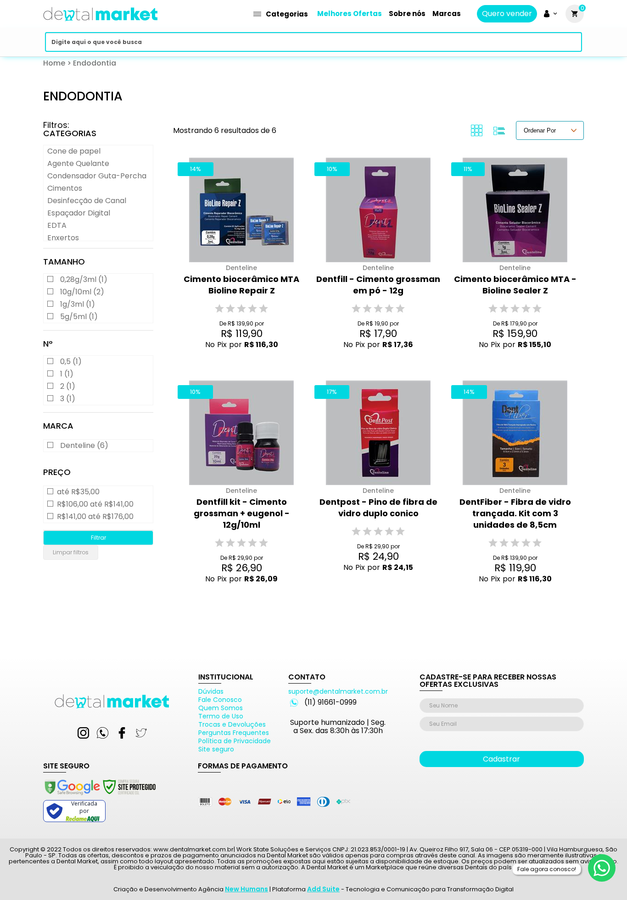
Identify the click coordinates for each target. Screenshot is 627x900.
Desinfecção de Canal (86, 200)
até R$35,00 (78, 492)
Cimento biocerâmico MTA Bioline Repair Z (241, 284)
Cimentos (64, 188)
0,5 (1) (71, 361)
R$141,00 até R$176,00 (95, 516)
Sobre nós (407, 13)
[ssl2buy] (99, 796)
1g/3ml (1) (77, 304)
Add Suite (323, 889)
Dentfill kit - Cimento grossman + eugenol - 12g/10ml (242, 513)
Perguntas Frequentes (233, 732)
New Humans (246, 889)
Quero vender (507, 13)
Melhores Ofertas (349, 13)
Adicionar (235, 362)
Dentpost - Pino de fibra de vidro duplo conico (378, 507)
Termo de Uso (220, 716)
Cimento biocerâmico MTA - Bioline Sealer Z (515, 284)
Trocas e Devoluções (232, 724)
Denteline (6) (84, 445)
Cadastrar (501, 759)
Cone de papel (74, 151)
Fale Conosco (220, 699)
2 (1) (67, 386)
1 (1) (66, 374)
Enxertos (63, 237)
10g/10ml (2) (82, 292)
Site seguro (216, 749)
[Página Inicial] (100, 24)
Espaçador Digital (78, 213)
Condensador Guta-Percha (96, 176)
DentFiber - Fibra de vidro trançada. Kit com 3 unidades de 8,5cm (515, 513)
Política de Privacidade (234, 740)
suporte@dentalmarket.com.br (338, 691)
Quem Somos (220, 707)
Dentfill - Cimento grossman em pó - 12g (378, 284)
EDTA (57, 225)
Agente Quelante (78, 163)
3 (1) (67, 398)
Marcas (446, 13)
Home (54, 63)
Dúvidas (211, 691)
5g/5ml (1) (79, 316)
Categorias (287, 14)
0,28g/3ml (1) (83, 279)
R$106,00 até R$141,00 (95, 504)
